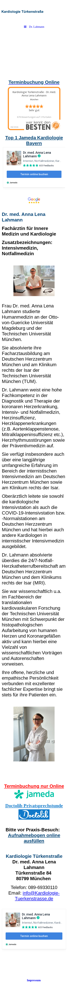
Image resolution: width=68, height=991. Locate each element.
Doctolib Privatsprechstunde (34, 805)
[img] (34, 11)
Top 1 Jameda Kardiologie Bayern (34, 140)
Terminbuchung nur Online (34, 786)
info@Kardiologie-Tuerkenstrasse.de (37, 895)
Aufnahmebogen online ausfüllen (34, 838)
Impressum (34, 980)
